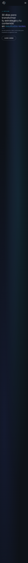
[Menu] (25, 3)
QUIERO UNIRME (8, 38)
